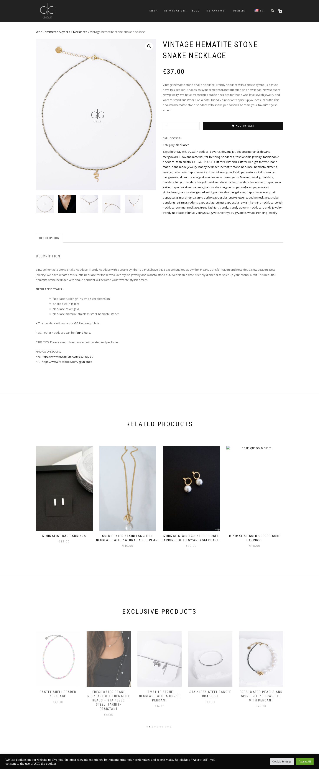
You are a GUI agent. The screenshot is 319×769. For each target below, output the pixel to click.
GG (194, 162)
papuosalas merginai (261, 192)
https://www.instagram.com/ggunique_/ (68, 356)
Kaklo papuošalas (245, 172)
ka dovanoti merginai (218, 172)
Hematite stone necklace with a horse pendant (159, 696)
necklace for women (251, 182)
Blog (196, 10)
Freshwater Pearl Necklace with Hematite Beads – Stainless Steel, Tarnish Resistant (108, 700)
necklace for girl (173, 182)
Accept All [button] (305, 761)
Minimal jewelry (250, 177)
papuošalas (244, 187)
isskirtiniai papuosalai (188, 172)
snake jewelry (238, 197)
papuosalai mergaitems (187, 187)
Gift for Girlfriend (225, 162)
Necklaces (80, 32)
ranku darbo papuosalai (211, 197)
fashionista (183, 162)
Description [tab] (49, 238)
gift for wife (261, 162)
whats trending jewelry (262, 213)
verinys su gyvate (207, 213)
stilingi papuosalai (228, 202)
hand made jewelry (184, 167)
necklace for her (226, 182)
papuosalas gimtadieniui (195, 192)
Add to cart (245, 125)
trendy (224, 207)
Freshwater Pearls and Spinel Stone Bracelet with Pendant (261, 696)
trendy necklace (173, 213)
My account (216, 10)
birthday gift (178, 152)
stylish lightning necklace (257, 202)
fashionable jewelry (248, 157)
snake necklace (258, 197)
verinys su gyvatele (233, 213)
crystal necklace (198, 152)
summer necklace (187, 207)
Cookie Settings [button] (281, 761)
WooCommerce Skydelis (53, 32)
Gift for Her (245, 162)
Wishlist (240, 10)
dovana (215, 152)
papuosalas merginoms (178, 197)
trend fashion (209, 207)
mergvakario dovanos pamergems (216, 177)
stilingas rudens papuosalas (195, 202)
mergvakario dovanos (177, 177)
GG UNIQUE (205, 162)
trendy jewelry (272, 207)
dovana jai (228, 152)
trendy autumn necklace (245, 207)
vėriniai (190, 213)
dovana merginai (248, 152)
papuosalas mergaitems (229, 192)
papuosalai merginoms (219, 187)
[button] (149, 46)
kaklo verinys (267, 172)
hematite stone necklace (236, 167)
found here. (83, 333)
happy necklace (208, 167)
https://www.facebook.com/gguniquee (67, 362)
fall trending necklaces (219, 157)
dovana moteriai (192, 157)
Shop (154, 10)
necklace (267, 177)
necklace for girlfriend (199, 182)
